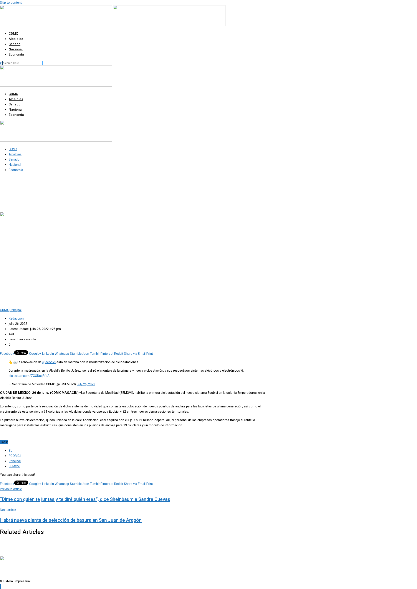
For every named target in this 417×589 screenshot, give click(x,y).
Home (4, 194)
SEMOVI (14, 466)
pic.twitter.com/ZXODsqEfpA (29, 376)
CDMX (13, 34)
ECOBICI (15, 456)
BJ (10, 451)
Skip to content (11, 3)
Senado (14, 44)
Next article (8, 510)
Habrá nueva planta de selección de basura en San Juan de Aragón (71, 520)
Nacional (16, 49)
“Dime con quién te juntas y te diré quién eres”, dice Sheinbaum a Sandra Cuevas (85, 499)
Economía (16, 54)
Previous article (11, 489)
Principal (15, 461)
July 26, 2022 (86, 384)
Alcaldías (16, 39)
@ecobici (49, 362)
